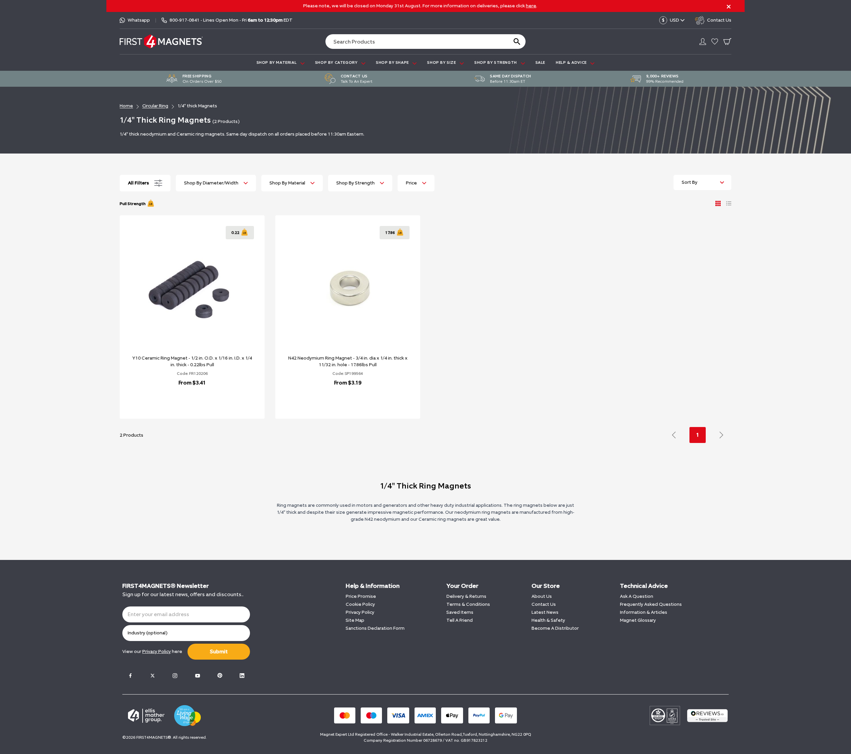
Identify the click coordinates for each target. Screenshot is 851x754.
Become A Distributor (555, 628)
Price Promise (361, 596)
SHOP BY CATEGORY (337, 62)
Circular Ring (155, 106)
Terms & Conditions (468, 604)
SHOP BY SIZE (442, 62)
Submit (219, 651)
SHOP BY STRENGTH (496, 62)
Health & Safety (548, 620)
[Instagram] (175, 675)
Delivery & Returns (466, 596)
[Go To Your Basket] (727, 42)
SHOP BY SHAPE (393, 62)
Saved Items (459, 612)
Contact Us (544, 604)
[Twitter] (152, 675)
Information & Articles (643, 612)
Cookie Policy (360, 604)
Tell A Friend (459, 620)
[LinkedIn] (242, 675)
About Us (542, 596)
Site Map (355, 620)
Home (126, 106)
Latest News (545, 612)
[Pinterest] (219, 675)
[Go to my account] (702, 42)
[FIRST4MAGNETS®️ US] (161, 41)
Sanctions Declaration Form (375, 628)
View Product (185, 399)
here (531, 6)
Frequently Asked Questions (651, 604)
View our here (152, 651)
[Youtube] (197, 675)
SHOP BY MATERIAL (277, 62)
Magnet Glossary (638, 620)
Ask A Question (636, 596)
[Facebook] (130, 675)
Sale (540, 62)
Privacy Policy (360, 612)
